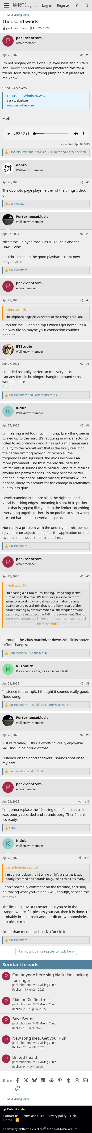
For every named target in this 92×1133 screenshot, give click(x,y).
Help (73, 1116)
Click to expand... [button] (46, 624)
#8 (88, 683)
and (33, 395)
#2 (88, 182)
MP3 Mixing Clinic (44, 985)
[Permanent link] (4, 633)
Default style (15, 1109)
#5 (88, 364)
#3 (88, 234)
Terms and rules (33, 1116)
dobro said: (13, 309)
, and (40, 705)
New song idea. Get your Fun (39, 1038)
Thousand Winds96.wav (26, 95)
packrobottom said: (19, 867)
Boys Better (23, 1018)
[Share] (81, 55)
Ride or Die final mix (31, 999)
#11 (87, 858)
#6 (88, 425)
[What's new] (77, 5)
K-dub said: (13, 585)
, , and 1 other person (47, 152)
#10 (87, 801)
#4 (88, 300)
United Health (25, 1057)
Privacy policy (57, 1116)
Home (7, 1120)
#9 (88, 735)
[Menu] (6, 5)
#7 (88, 576)
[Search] (86, 5)
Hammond (18, 68)
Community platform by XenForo (40, 1129)
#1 (88, 55)
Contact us (10, 1116)
